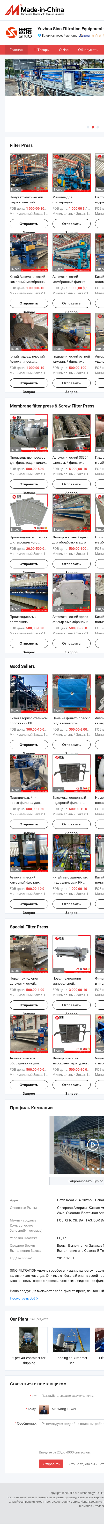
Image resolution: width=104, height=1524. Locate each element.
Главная (16, 49)
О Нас (63, 49)
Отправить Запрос (29, 225)
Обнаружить (87, 49)
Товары (43, 49)
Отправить (51, 1463)
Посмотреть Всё (22, 1298)
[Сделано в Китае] (35, 9)
